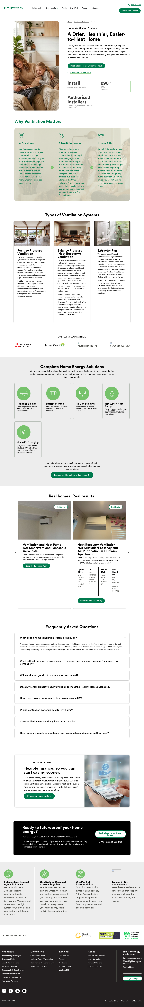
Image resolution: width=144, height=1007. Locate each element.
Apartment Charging (38, 966)
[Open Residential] (42, 8)
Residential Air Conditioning (13, 970)
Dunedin (62, 959)
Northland (63, 963)
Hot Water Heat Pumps (11, 977)
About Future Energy (96, 956)
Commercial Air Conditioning (42, 963)
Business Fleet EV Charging (41, 959)
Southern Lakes (65, 966)
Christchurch (64, 956)
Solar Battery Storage (10, 963)
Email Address (128, 967)
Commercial (37, 951)
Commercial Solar (37, 956)
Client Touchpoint (95, 966)
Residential (8, 951)
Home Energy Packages (11, 956)
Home (70, 22)
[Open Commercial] (57, 8)
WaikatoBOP (64, 970)
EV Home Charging (9, 966)
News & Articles (94, 959)
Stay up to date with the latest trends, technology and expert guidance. (132, 960)
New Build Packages (10, 981)
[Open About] (88, 8)
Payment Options (95, 963)
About (91, 951)
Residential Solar (8, 959)
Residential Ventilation (11, 974)
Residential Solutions (81, 22)
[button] (15, 552)
